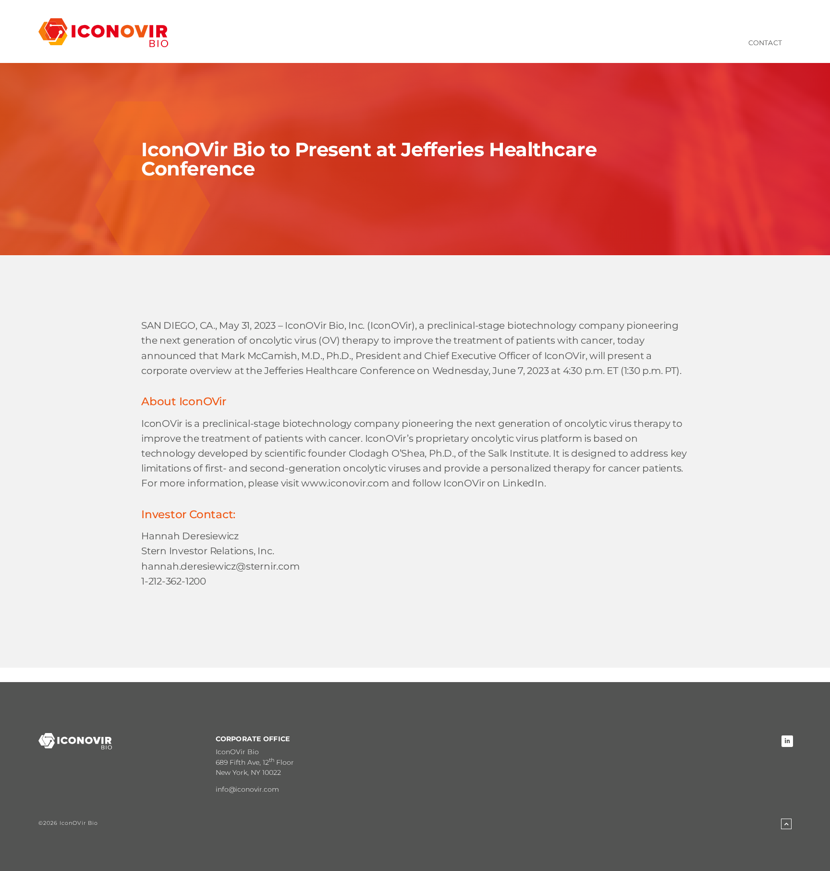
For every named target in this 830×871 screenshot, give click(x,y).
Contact (765, 42)
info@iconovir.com (247, 789)
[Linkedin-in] (787, 741)
